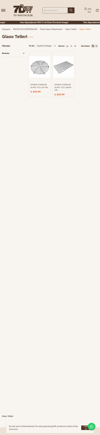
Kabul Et (86, 428)
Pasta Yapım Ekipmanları (51, 29)
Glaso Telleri (71, 29)
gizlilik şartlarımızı (59, 426)
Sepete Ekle (39, 72)
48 (75, 46)
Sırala (31, 46)
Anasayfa (6, 29)
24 (67, 46)
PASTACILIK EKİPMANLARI (25, 29)
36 (71, 46)
